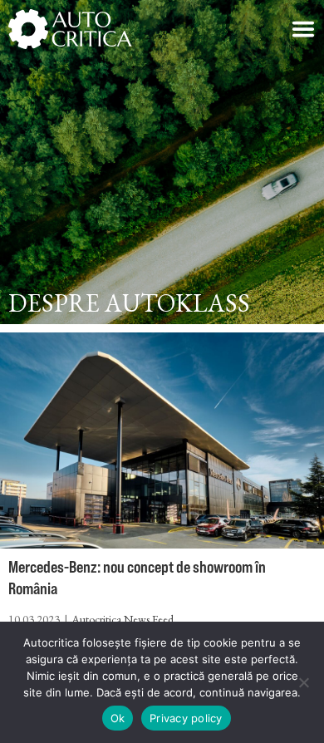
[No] (303, 682)
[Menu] (303, 29)
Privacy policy (186, 718)
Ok (117, 718)
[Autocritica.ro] (70, 29)
